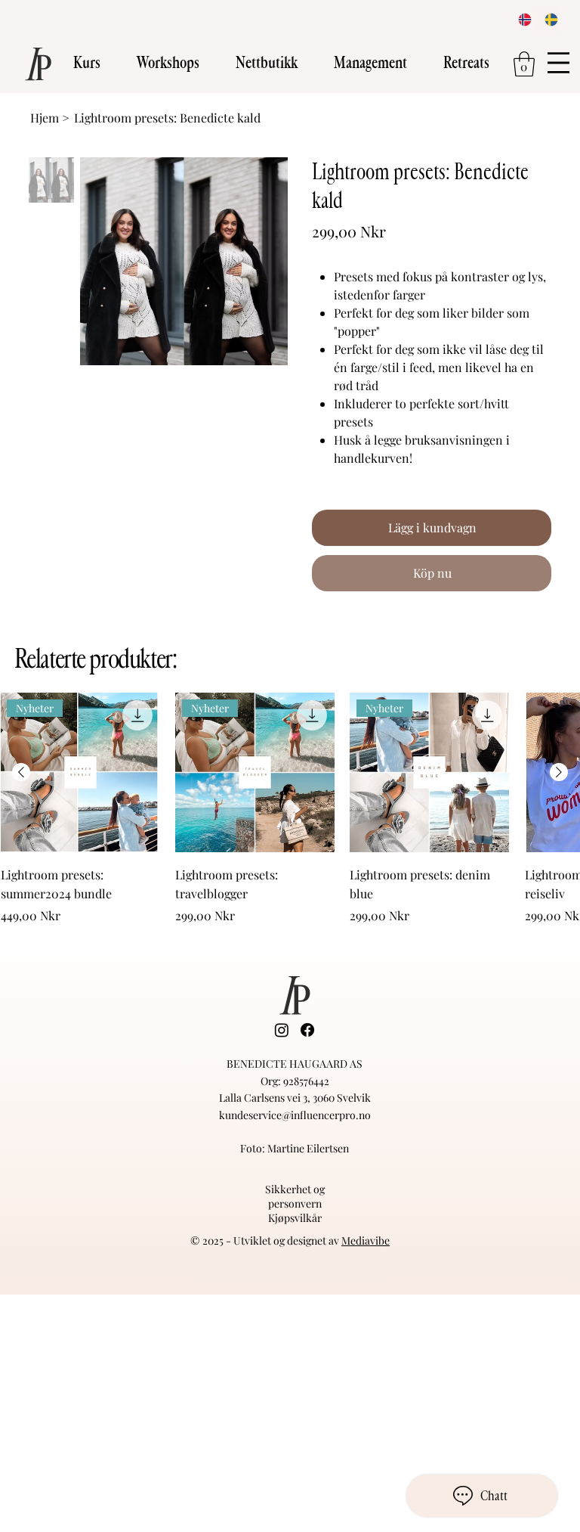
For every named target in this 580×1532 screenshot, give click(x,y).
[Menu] (559, 63)
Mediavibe (365, 1240)
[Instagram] (282, 1030)
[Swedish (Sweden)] (546, 20)
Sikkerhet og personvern (295, 1196)
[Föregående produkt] (21, 772)
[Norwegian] (520, 20)
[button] (87, 63)
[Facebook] (307, 1030)
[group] (290, 808)
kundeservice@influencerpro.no (295, 1115)
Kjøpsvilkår (295, 1218)
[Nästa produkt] (559, 772)
